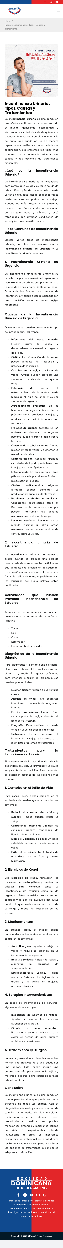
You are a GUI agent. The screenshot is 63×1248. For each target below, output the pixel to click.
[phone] (44, 1195)
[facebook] (45, 2)
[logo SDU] (14, 8)
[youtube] (57, 2)
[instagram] (51, 2)
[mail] (38, 1195)
